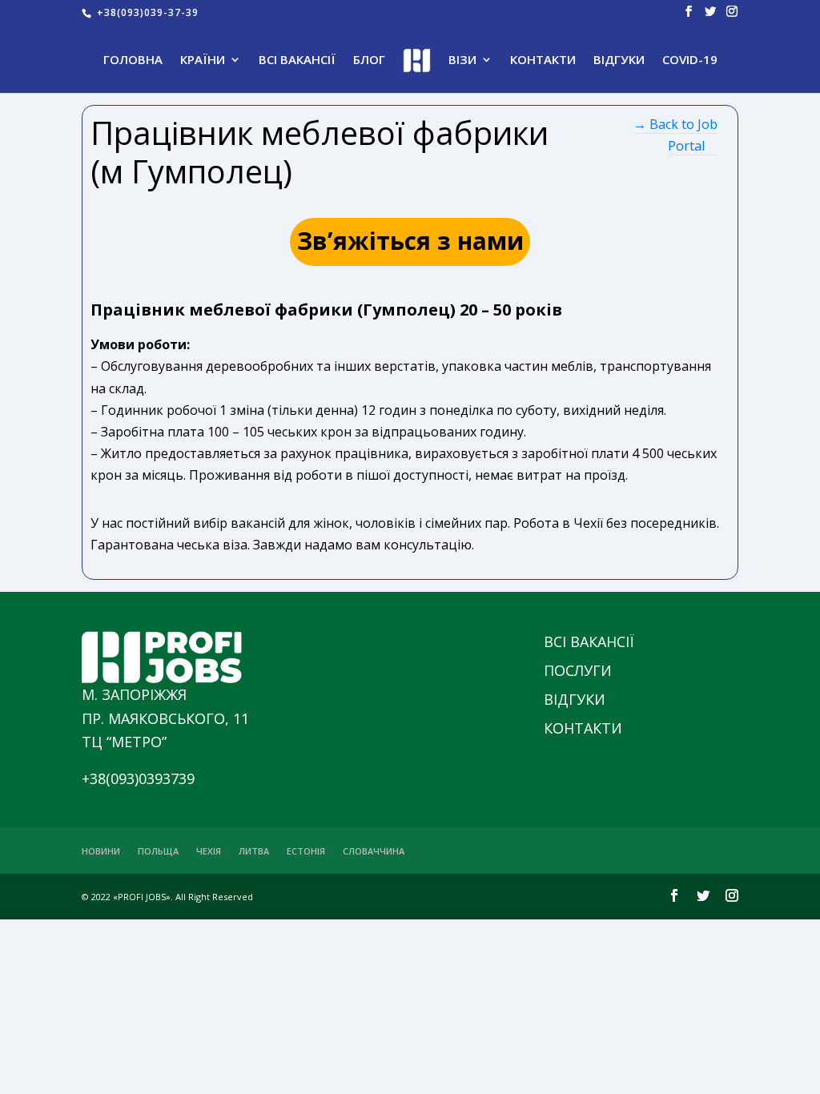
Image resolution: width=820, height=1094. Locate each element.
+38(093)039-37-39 (146, 12)
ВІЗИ (462, 60)
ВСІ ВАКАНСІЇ (297, 60)
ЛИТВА (254, 851)
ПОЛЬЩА (158, 851)
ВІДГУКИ (619, 60)
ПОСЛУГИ (578, 670)
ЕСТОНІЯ (306, 851)
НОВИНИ (101, 851)
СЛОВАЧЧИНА (373, 851)
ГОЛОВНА (133, 60)
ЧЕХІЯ (208, 851)
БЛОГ (369, 60)
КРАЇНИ (202, 60)
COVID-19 (690, 60)
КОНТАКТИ (543, 60)
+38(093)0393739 (138, 778)
